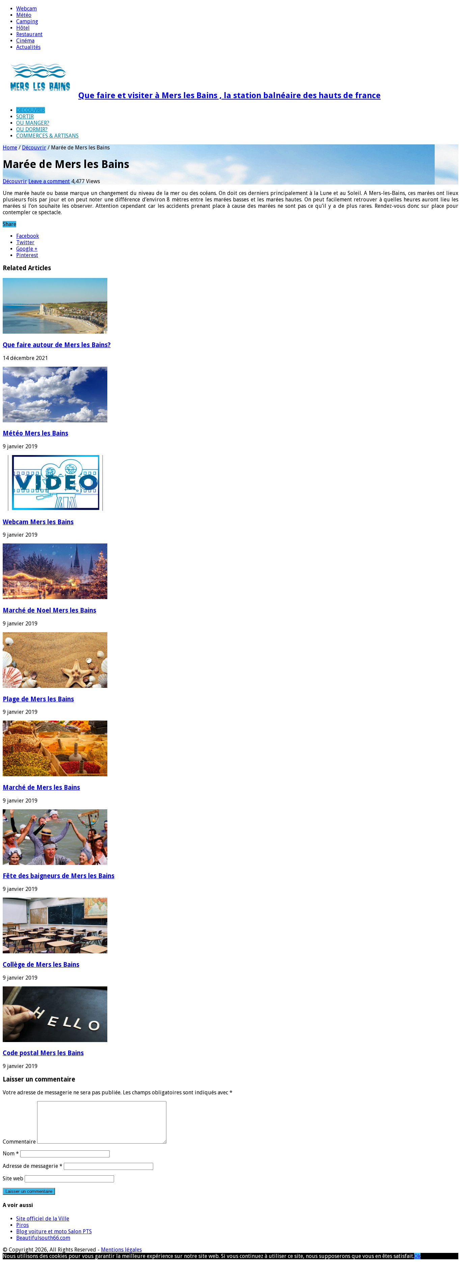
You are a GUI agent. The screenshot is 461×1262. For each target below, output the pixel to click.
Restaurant (29, 34)
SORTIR (25, 116)
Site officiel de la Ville (42, 1218)
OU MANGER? (32, 123)
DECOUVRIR (30, 110)
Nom (11, 1153)
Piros (22, 1225)
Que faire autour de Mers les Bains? (57, 344)
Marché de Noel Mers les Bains (49, 610)
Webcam (26, 8)
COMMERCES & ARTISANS (47, 136)
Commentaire (19, 1142)
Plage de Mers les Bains (38, 699)
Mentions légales (121, 1249)
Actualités (28, 47)
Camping (27, 21)
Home (10, 147)
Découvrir (34, 147)
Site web (13, 1178)
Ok (417, 1256)
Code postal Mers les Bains (43, 1053)
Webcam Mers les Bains (38, 522)
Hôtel (23, 28)
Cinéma (25, 40)
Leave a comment (49, 181)
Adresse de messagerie (32, 1166)
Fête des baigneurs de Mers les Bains (58, 875)
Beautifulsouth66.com (43, 1238)
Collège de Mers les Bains (41, 964)
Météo (23, 15)
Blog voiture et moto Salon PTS (54, 1231)
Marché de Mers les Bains (41, 787)
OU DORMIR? (32, 129)
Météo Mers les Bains (35, 433)
